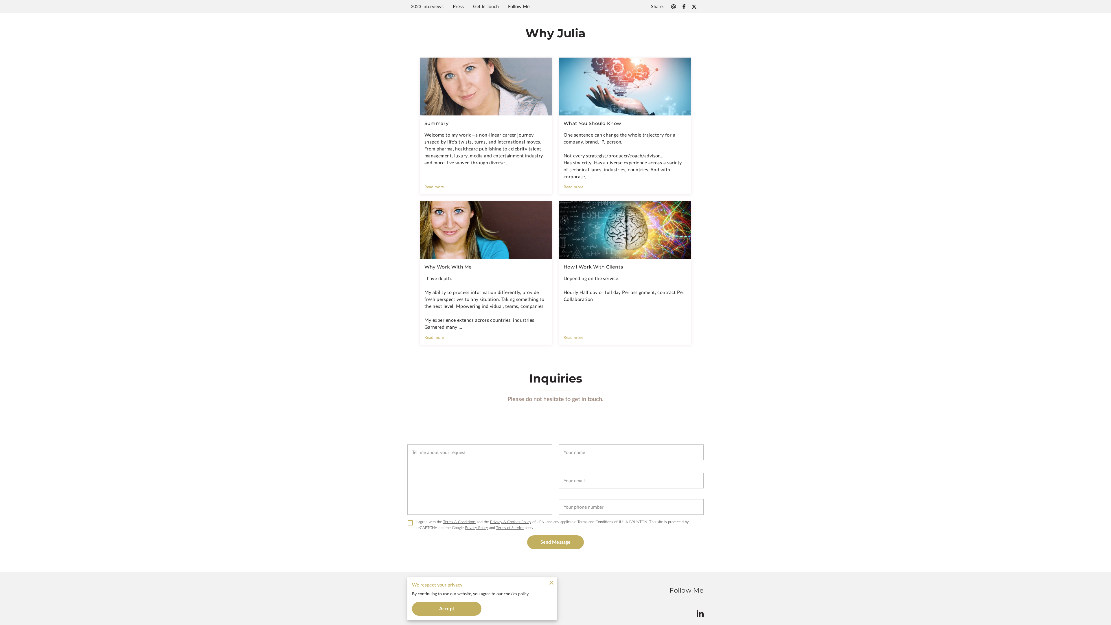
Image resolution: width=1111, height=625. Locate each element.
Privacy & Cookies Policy (510, 522)
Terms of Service (510, 528)
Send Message (555, 542)
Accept (446, 608)
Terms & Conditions (459, 522)
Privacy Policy (476, 528)
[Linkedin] (700, 613)
